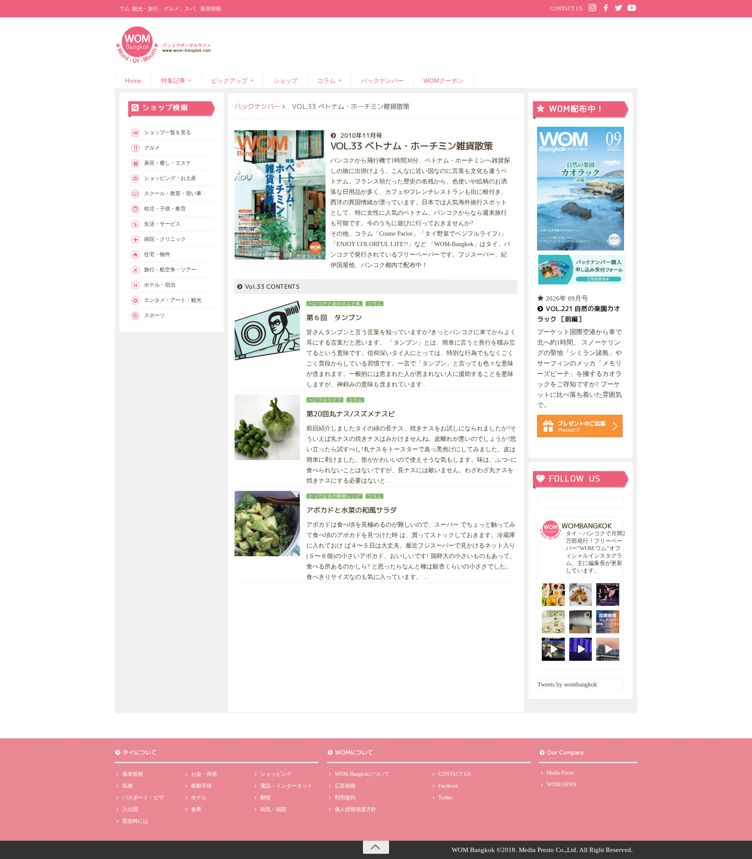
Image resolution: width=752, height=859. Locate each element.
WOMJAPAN (562, 784)
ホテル (199, 798)
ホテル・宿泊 (159, 285)
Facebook (448, 786)
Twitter (445, 798)
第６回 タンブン (334, 317)
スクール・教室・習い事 (172, 193)
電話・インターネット (286, 786)
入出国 (130, 809)
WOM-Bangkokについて (362, 774)
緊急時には (135, 821)
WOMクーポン (443, 80)
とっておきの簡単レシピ (334, 496)
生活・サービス (162, 224)
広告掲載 (345, 786)
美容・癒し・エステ (167, 163)
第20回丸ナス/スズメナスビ (350, 414)
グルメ (152, 148)
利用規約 (345, 798)
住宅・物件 (157, 254)
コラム (326, 80)
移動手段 (201, 786)
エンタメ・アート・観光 (172, 300)
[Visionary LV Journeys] (553, 649)
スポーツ (154, 315)
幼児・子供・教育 (165, 209)
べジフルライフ (325, 399)
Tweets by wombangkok (567, 684)
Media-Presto (560, 773)
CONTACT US (566, 9)
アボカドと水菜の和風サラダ (351, 510)
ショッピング (276, 774)
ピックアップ (229, 80)
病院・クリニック (165, 239)
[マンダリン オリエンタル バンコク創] (553, 621)
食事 (196, 809)
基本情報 (132, 774)
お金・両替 (204, 774)
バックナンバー (382, 80)
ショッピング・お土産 (170, 178)
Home (133, 80)
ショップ (285, 80)
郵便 (265, 798)
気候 (127, 786)
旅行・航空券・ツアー (170, 270)
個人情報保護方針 (355, 809)
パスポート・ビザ (143, 798)
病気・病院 (273, 809)
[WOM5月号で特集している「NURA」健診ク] (580, 621)
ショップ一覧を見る (167, 132)
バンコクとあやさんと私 (334, 303)
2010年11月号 (361, 135)
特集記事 (173, 80)
